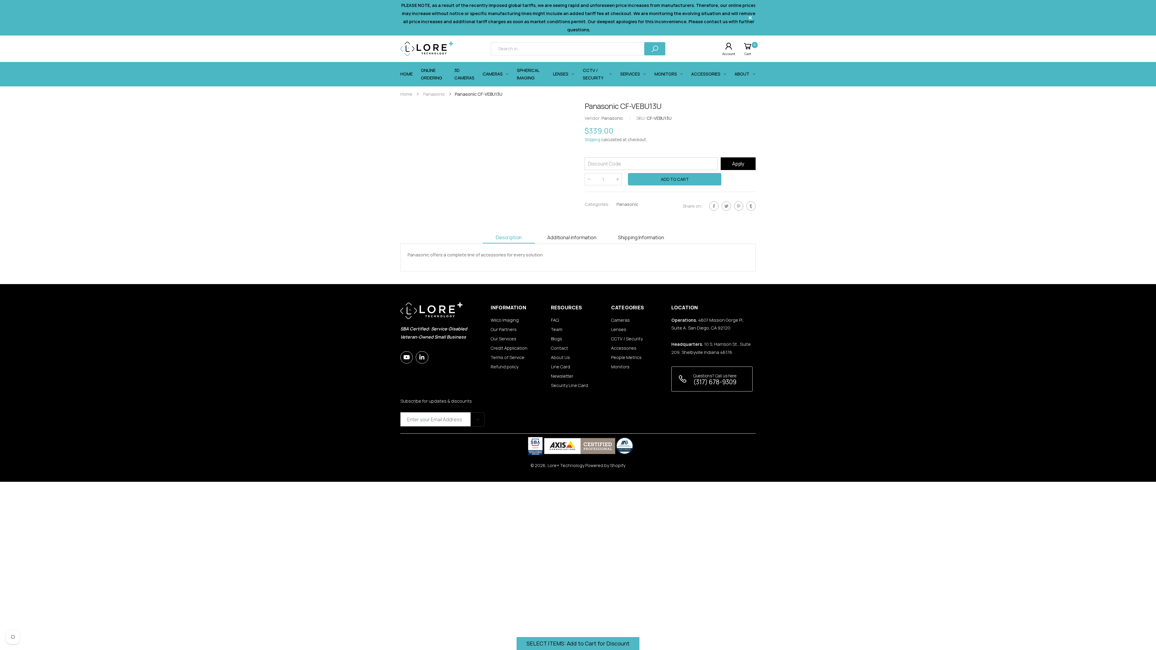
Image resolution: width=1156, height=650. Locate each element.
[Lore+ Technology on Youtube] (406, 357)
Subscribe (478, 419)
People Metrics (626, 357)
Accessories (623, 348)
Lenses (618, 329)
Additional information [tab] (571, 237)
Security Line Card (569, 385)
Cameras (620, 320)
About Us (560, 357)
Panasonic (627, 204)
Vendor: (593, 118)
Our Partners (504, 329)
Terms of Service (507, 357)
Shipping (592, 140)
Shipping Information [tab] (641, 237)
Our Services (503, 339)
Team (556, 329)
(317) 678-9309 (714, 382)
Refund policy (504, 367)
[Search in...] (654, 48)
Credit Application (509, 348)
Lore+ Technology (566, 465)
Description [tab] (509, 237)
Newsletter (562, 376)
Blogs (556, 339)
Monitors (620, 367)
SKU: (641, 118)
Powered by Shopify (605, 465)
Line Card (560, 367)
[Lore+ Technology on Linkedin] (422, 357)
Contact (559, 348)
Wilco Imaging (505, 320)
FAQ (555, 320)
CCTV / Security (627, 339)
